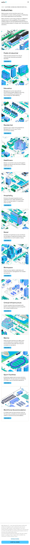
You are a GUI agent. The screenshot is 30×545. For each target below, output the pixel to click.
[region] (15, 534)
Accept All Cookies (14, 542)
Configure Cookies (15, 538)
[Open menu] (28, 2)
